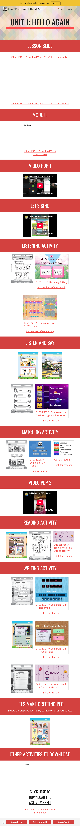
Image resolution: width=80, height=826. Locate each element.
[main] (40, 22)
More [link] (70, 9)
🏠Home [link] (61, 9)
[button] (77, 9)
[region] (40, 3)
